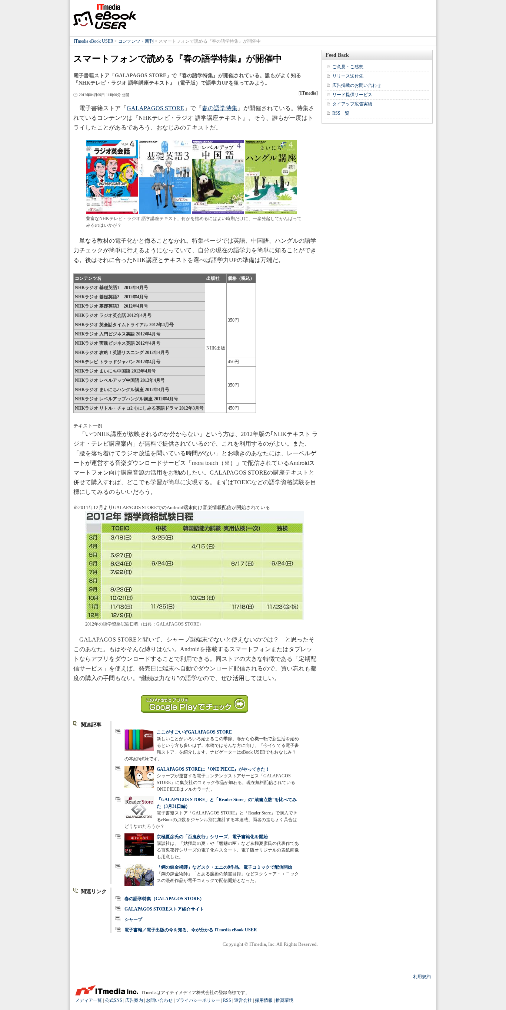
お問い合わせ (159, 1000)
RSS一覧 (340, 113)
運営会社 (243, 1000)
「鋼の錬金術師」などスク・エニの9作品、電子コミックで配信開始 (224, 867)
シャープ (133, 919)
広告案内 (134, 1000)
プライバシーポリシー (198, 1000)
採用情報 (264, 1000)
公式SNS (113, 1000)
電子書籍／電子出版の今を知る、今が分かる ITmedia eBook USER (190, 929)
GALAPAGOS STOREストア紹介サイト (164, 909)
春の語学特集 (219, 108)
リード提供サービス (352, 94)
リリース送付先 (347, 76)
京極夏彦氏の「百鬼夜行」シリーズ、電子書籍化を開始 (212, 836)
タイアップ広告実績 (352, 103)
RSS (227, 1000)
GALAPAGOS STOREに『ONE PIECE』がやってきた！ (213, 769)
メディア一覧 (88, 1000)
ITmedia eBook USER (104, 16)
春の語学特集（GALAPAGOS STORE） (164, 898)
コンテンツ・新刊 (136, 41)
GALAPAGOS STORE (155, 108)
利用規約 (422, 976)
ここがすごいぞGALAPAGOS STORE (194, 732)
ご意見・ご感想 (347, 66)
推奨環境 (284, 1000)
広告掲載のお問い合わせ (356, 85)
